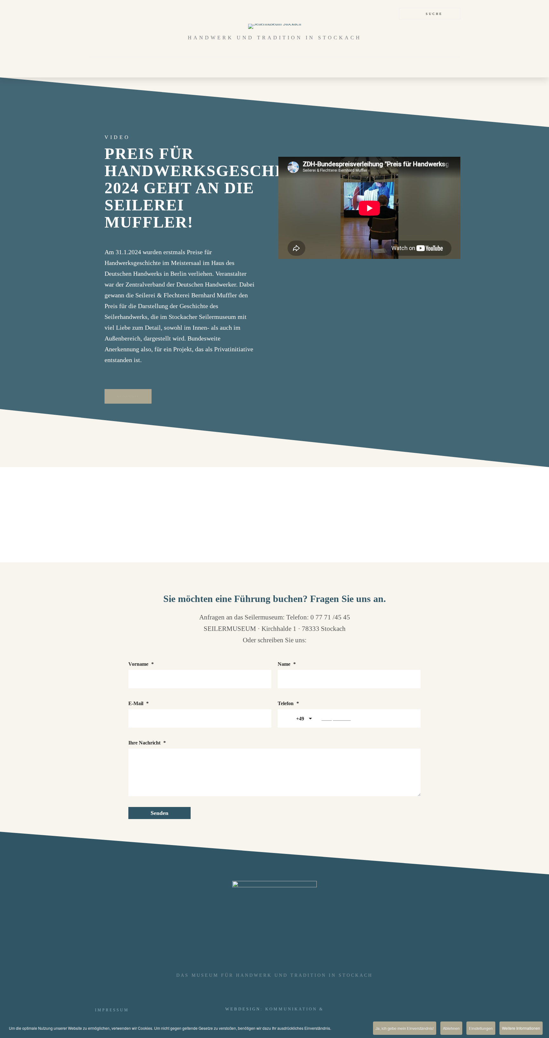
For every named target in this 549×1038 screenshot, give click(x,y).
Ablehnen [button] (451, 1028)
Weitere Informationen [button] (521, 1028)
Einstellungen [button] (481, 1028)
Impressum (112, 1010)
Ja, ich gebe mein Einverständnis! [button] (405, 1028)
